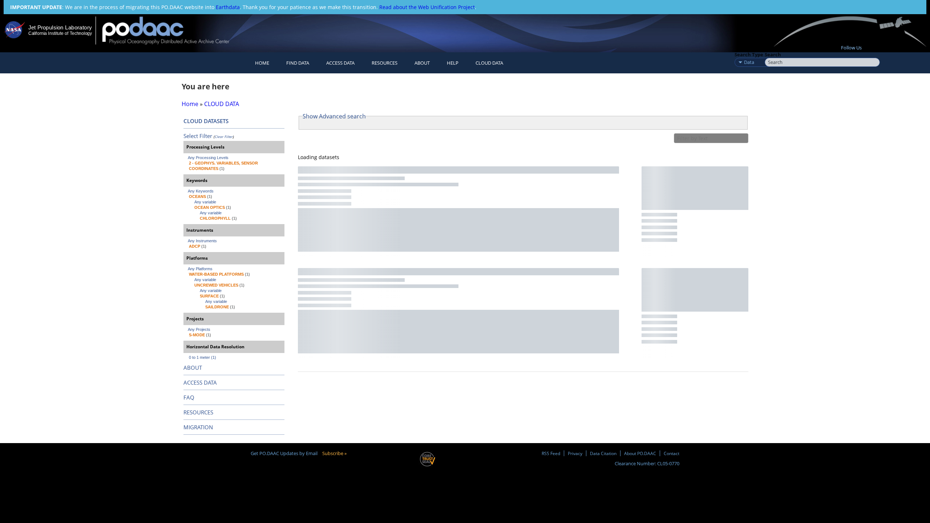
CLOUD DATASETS (206, 121)
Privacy (575, 453)
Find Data (297, 63)
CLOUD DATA (489, 63)
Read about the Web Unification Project (427, 7)
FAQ (188, 397)
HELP (452, 63)
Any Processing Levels (208, 157)
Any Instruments (202, 241)
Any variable (205, 202)
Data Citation (603, 453)
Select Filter (197, 135)
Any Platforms (200, 269)
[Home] (172, 30)
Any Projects (199, 329)
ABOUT (192, 367)
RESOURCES (384, 63)
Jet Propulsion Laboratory (60, 27)
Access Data (340, 63)
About (422, 63)
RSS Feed (551, 453)
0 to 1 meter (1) (202, 357)
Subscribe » (334, 453)
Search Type (749, 54)
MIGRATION (198, 427)
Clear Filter (224, 136)
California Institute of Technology (60, 33)
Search (773, 54)
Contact (671, 453)
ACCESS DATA (200, 382)
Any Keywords (201, 191)
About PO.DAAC (640, 453)
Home (262, 63)
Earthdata (228, 7)
